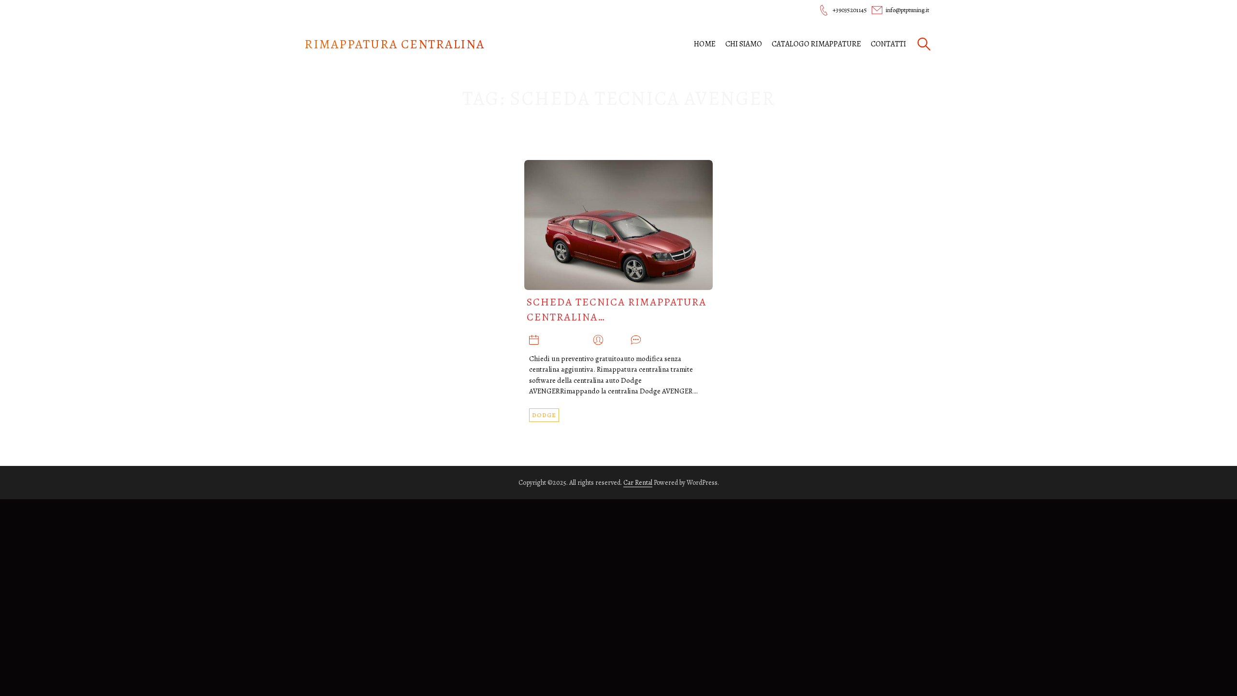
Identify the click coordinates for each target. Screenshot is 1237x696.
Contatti (888, 44)
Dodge (544, 415)
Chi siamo (743, 44)
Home (705, 44)
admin (617, 340)
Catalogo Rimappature (816, 44)
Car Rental (637, 482)
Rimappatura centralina (394, 44)
